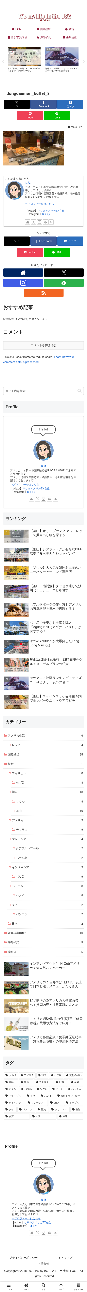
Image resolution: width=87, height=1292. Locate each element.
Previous (3, 62)
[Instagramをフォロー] (39, 222)
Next (84, 62)
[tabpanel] (24, 61)
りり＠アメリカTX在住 (51, 210)
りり (28, 182)
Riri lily (46, 214)
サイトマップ (63, 1257)
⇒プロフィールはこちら (39, 204)
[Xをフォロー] (33, 222)
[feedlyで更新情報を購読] (45, 222)
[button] (79, 391)
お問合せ (43, 1263)
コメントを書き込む (43, 345)
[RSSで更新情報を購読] (51, 222)
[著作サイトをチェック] (27, 222)
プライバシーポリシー (23, 1257)
